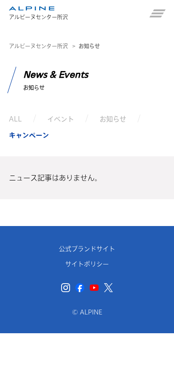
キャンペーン (29, 135)
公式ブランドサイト (87, 249)
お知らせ (112, 118)
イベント (60, 118)
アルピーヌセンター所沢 (38, 46)
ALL (15, 118)
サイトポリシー (87, 264)
